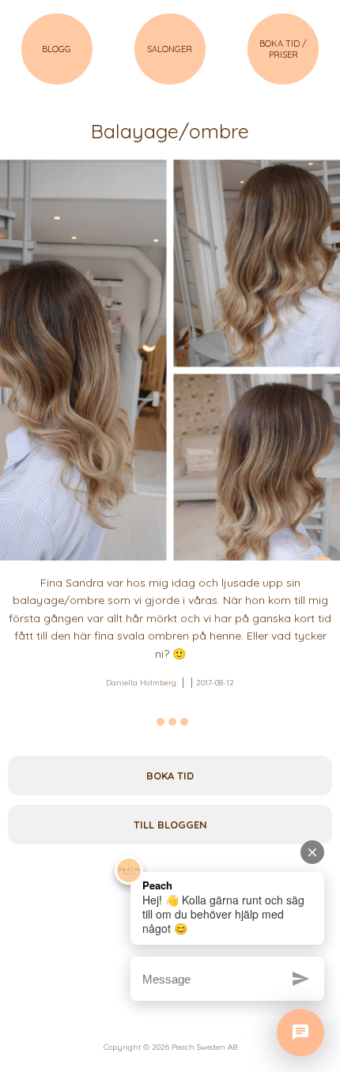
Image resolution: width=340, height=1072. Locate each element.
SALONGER (169, 49)
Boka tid (170, 775)
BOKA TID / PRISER (283, 49)
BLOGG (56, 49)
